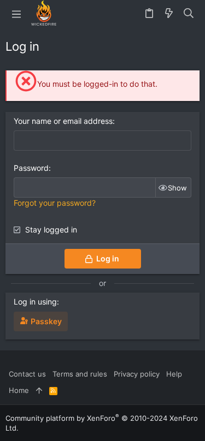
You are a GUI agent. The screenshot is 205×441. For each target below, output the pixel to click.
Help (174, 374)
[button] (16, 13)
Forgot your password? (55, 202)
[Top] (39, 390)
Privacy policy (137, 374)
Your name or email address (63, 121)
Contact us (27, 374)
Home (19, 390)
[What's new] (169, 13)
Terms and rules (79, 374)
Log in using (35, 301)
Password (31, 167)
